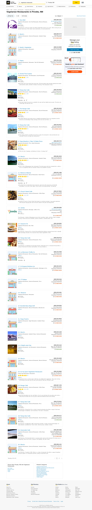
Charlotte (57, 492)
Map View (11, 15)
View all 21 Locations (57, 21)
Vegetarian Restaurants (23, 21)
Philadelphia (77, 494)
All (18, 15)
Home (7, 9)
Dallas (56, 495)
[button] (83, 2)
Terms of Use (56, 501)
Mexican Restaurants (43, 21)
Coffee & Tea (37, 209)
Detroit (66, 487)
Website (20, 23)
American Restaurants (33, 36)
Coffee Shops (42, 193)
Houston (67, 488)
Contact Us (8, 488)
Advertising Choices (10, 492)
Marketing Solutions (10, 495)
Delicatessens (41, 307)
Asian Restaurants (41, 75)
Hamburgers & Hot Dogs (44, 268)
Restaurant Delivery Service (43, 471)
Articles (32, 487)
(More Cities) (64, 484)
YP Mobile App (34, 490)
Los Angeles (68, 494)
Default (59, 16)
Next (61, 458)
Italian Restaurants (36, 143)
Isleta (9, 470)
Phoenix (77, 495)
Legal (62, 501)
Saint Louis (77, 497)
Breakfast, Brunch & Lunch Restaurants (45, 467)
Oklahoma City (78, 491)
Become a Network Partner (12, 494)
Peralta (15, 9)
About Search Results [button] (81, 15)
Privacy (29, 501)
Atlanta (57, 487)
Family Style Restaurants (23, 373)
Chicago (57, 494)
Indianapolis (68, 490)
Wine (32, 225)
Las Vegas (67, 492)
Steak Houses (41, 174)
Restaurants (20, 9)
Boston (57, 491)
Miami (76, 487)
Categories (33, 492)
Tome (9, 471)
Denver (57, 497)
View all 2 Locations (57, 209)
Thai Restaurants (32, 75)
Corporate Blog (9, 491)
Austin (56, 488)
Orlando (77, 492)
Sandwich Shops (42, 36)
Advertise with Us (10, 490)
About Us (8, 487)
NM (11, 9)
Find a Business (34, 488)
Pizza (30, 143)
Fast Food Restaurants (34, 21)
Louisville (67, 495)
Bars (30, 225)
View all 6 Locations (57, 142)
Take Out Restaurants (39, 62)
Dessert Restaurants (43, 110)
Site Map (33, 491)
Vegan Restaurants (33, 320)
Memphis (67, 497)
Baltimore (57, 490)
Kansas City (68, 491)
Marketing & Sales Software (12, 497)
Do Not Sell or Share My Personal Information (42, 501)
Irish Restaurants (32, 347)
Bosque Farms (11, 469)
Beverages (31, 209)
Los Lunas (10, 468)
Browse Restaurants (35, 494)
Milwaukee (77, 488)
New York (77, 490)
